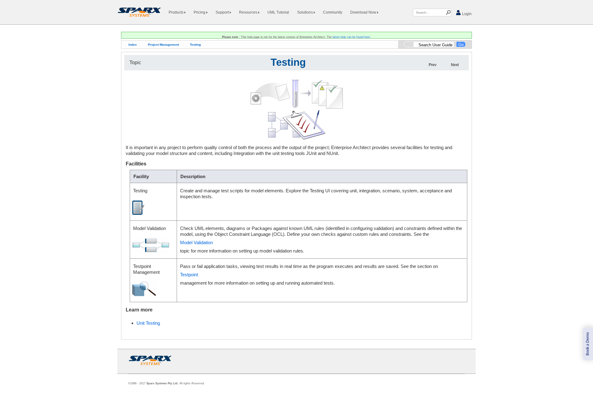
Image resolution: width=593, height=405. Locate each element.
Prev (432, 65)
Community (332, 12)
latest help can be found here (351, 37)
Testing (195, 44)
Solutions (305, 12)
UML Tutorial (278, 12)
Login (466, 14)
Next (455, 65)
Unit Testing (148, 323)
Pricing (200, 12)
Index (132, 44)
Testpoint (189, 274)
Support (223, 12)
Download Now (363, 12)
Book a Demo (587, 344)
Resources (248, 12)
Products (176, 12)
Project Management (163, 44)
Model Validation (196, 242)
